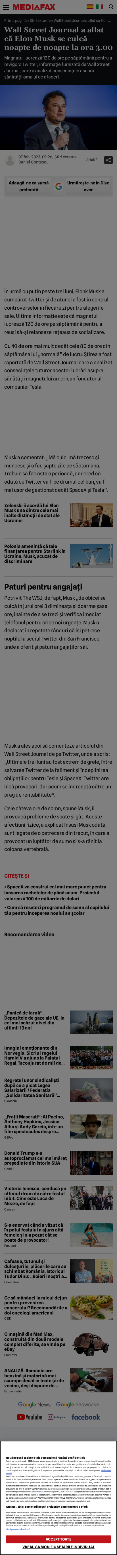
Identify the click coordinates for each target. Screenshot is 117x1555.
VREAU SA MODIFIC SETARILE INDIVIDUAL (58, 1547)
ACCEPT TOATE (58, 1539)
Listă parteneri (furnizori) (18, 1529)
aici (41, 1491)
